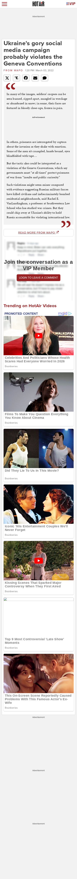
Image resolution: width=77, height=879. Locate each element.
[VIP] (70, 4)
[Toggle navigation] (4, 4)
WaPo (14, 70)
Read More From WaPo (37, 232)
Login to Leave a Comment (38, 277)
